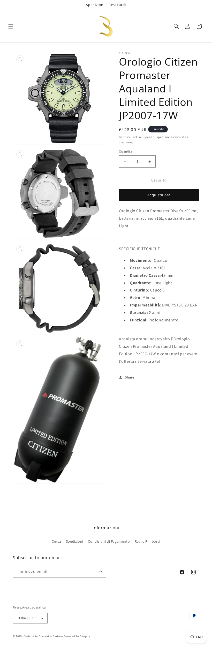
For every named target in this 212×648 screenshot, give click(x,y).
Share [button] (129, 377)
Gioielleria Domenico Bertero (43, 636)
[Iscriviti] (100, 572)
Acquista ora (159, 194)
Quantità (125, 151)
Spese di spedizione (157, 137)
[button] (11, 26)
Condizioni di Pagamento (109, 541)
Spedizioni (74, 541)
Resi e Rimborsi (147, 541)
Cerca (56, 541)
